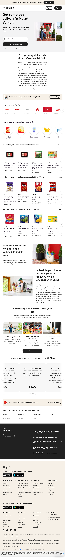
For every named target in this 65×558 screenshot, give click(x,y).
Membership (37, 487)
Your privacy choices (26, 549)
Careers (50, 485)
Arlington (36, 515)
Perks (4, 522)
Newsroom (51, 487)
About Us (51, 483)
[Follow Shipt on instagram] (7, 530)
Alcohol (5, 483)
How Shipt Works (38, 483)
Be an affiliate (7, 520)
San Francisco (22, 518)
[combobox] (15, 39)
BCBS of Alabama (53, 519)
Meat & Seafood (7, 492)
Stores (35, 485)
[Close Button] (62, 2)
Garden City (21, 414)
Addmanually (21, 48)
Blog (49, 490)
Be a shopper (7, 515)
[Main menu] (4, 8)
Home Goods (7, 487)
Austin (20, 515)
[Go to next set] (62, 110)
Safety (5, 524)
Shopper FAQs (7, 527)
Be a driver (6, 518)
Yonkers (35, 418)
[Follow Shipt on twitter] (15, 530)
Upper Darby (37, 522)
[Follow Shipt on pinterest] (11, 530)
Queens (51, 414)
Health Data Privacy (39, 549)
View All (5, 494)
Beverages (6, 485)
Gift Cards (36, 490)
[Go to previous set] (2, 378)
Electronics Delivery (24, 490)
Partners (51, 492)
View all (60, 144)
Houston (20, 522)
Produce (5, 490)
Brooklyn (5, 414)
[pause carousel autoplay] (35, 394)
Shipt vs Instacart (38, 492)
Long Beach (36, 524)
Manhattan (21, 524)
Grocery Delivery (23, 483)
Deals (35, 494)
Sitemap (50, 494)
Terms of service (7, 549)
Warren (35, 520)
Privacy (15, 549)
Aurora (35, 518)
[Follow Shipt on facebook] (3, 530)
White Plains (21, 418)
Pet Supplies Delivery (24, 487)
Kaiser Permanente (54, 517)
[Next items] (61, 131)
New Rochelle (37, 414)
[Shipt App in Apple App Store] (7, 475)
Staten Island (6, 418)
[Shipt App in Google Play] (18, 475)
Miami (19, 520)
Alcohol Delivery (23, 485)
